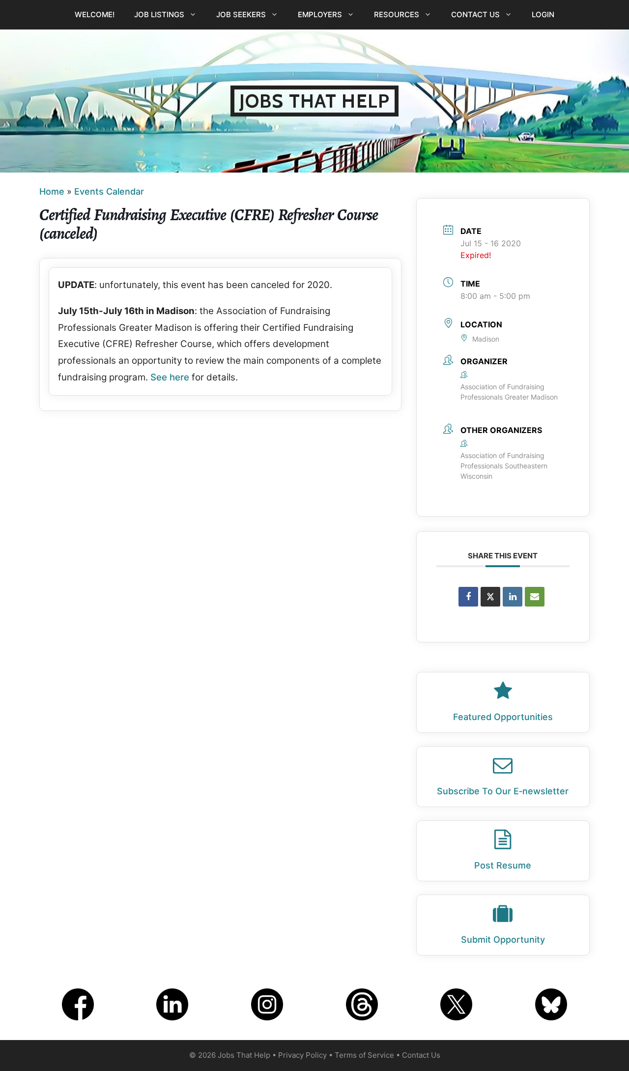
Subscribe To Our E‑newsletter (503, 791)
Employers (320, 14)
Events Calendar (109, 191)
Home (51, 191)
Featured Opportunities (503, 717)
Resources (396, 14)
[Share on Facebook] (468, 597)
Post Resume (502, 865)
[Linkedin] (512, 597)
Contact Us (475, 14)
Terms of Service (364, 1055)
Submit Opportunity (503, 939)
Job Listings (159, 14)
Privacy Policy (302, 1055)
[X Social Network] (490, 597)
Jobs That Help (314, 101)
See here (169, 377)
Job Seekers (241, 14)
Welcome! (94, 14)
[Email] (534, 597)
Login (543, 14)
